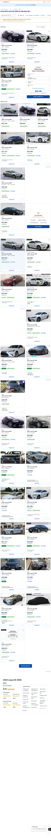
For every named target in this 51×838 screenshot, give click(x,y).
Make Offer (37, 483)
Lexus (10, 9)
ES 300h (15, 9)
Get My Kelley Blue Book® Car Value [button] (38, 88)
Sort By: (38, 27)
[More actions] (23, 62)
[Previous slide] (2, 116)
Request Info (11, 61)
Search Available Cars (38, 96)
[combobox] (8, 15)
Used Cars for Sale (4, 9)
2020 (20, 9)
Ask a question (38, 226)
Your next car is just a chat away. (25, 5)
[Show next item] (23, 244)
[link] (12, 53)
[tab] (5, 683)
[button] (43, 1)
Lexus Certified (31, 43)
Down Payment (30, 81)
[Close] (45, 827)
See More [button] (24, 710)
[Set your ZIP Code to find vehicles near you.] (31, 11)
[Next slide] (48, 116)
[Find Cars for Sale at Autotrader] (6, 1)
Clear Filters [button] (36, 15)
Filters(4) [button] (22, 15)
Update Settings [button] (43, 93)
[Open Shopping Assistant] (49, 829)
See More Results (25, 666)
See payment (4, 51)
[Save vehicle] (23, 31)
